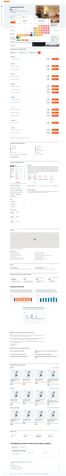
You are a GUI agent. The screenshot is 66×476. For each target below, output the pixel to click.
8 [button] (31, 28)
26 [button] (24, 35)
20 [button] (26, 32)
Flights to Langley (14, 452)
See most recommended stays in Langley (52, 407)
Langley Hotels (39, 473)
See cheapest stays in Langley (54, 388)
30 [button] (17, 37)
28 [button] (29, 35)
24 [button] (19, 35)
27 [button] (26, 35)
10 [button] (19, 30)
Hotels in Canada (26, 473)
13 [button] (26, 30)
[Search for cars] (1, 8)
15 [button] (31, 30)
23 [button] (17, 35)
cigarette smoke (18, 194)
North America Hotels (20, 473)
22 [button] (31, 32)
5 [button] (24, 28)
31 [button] (19, 37)
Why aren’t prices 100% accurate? (17, 468)
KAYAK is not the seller (15, 465)
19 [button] (24, 32)
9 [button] (17, 30)
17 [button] (19, 32)
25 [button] (22, 35)
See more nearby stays (55, 367)
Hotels (15, 473)
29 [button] (31, 35)
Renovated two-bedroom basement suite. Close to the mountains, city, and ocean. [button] (53, 380)
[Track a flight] (1, 17)
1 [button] (31, 25)
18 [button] (22, 32)
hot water (16, 192)
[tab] (18, 182)
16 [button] (17, 32)
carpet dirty (20, 192)
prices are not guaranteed (29, 462)
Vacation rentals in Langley (16, 454)
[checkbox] (15, 213)
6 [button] (34, 28)
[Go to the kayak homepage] (6, 1)
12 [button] (24, 30)
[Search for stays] (1, 6)
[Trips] (1, 20)
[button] (2, 1)
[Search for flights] (1, 4)
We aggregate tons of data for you (17, 467)
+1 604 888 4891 (13, 12)
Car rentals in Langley (30, 452)
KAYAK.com (11, 473)
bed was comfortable (19, 190)
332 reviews (16, 9)
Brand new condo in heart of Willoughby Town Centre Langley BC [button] (53, 401)
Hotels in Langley (44, 452)
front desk (11, 192)
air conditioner (12, 194)
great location (12, 190)
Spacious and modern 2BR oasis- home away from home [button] (52, 420)
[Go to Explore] (1, 15)
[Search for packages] (1, 10)
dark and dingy (12, 196)
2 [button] (17, 28)
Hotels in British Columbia (33, 473)
